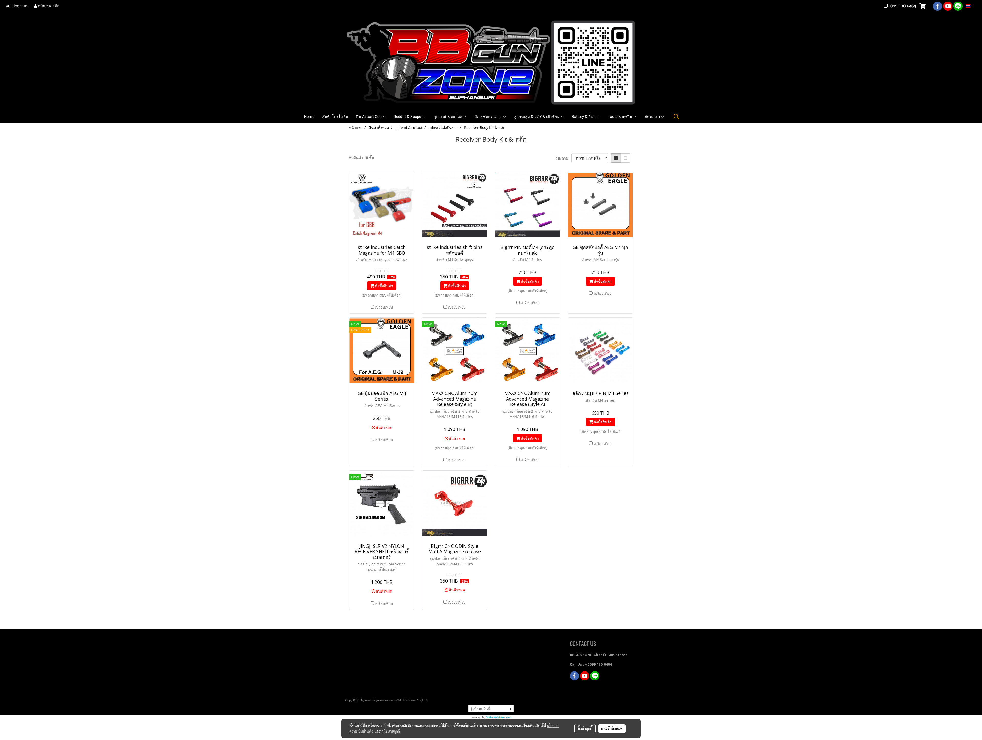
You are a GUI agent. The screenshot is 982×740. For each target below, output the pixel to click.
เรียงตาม (562, 158)
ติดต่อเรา (652, 116)
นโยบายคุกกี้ (391, 731)
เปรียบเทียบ (384, 307)
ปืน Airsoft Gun (369, 116)
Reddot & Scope (408, 116)
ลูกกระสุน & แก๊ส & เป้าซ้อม (537, 116)
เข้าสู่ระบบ (19, 6)
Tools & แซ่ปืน (620, 116)
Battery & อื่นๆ (584, 116)
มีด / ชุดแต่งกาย (488, 116)
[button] (676, 116)
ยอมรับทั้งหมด (612, 728)
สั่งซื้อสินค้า (383, 285)
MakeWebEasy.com (498, 717)
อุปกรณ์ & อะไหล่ (448, 116)
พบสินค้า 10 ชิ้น (361, 157)
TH (973, 6)
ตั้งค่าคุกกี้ (585, 728)
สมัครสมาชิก (48, 6)
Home (309, 116)
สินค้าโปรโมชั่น (335, 116)
